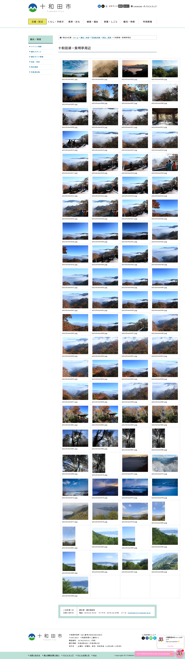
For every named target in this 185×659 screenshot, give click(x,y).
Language (138, 6)
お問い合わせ (35, 655)
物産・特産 (35, 62)
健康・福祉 (92, 21)
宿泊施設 (34, 67)
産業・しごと (111, 21)
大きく (126, 6)
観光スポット (36, 52)
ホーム (75, 37)
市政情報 (147, 21)
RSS (95, 655)
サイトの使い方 (83, 655)
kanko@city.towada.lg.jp (139, 613)
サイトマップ (151, 6)
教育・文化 (74, 21)
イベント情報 (36, 46)
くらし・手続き (56, 21)
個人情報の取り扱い (52, 655)
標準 (120, 6)
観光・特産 (129, 21)
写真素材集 (95, 37)
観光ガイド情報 (37, 57)
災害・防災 (37, 21)
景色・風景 (106, 37)
